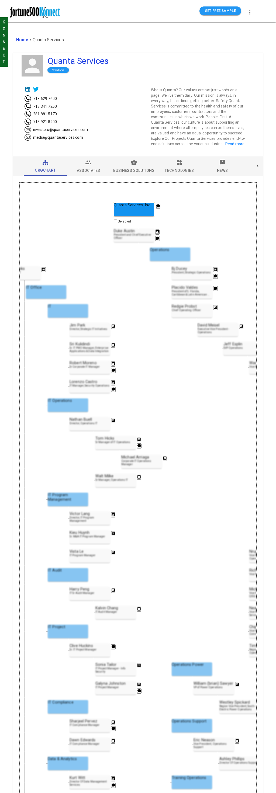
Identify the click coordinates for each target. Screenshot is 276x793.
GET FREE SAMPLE (220, 11)
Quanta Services (78, 61)
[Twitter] (36, 89)
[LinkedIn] (28, 89)
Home (22, 39)
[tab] (45, 166)
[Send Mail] (157, 232)
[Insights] (158, 206)
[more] (249, 12)
